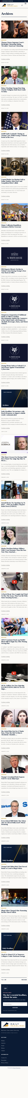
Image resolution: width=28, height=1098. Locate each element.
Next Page (24, 979)
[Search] (22, 5)
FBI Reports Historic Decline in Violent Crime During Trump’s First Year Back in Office (13, 270)
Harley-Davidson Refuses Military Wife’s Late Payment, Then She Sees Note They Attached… (13, 550)
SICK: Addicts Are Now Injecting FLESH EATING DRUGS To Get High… (12, 687)
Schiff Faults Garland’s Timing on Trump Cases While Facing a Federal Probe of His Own (14, 135)
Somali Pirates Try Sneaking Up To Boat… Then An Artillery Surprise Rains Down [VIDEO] (13, 504)
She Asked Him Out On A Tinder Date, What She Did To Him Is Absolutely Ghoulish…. (12, 733)
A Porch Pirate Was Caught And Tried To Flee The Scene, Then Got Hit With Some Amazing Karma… (14, 595)
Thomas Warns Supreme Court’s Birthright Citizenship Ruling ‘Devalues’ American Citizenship (12, 44)
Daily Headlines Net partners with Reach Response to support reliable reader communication (13, 413)
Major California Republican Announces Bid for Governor (11, 226)
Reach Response (16, 1068)
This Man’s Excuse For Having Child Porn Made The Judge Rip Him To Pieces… (14, 458)
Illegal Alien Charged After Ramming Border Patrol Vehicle (14, 911)
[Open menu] (25, 5)
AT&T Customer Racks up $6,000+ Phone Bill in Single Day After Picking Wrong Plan (14, 641)
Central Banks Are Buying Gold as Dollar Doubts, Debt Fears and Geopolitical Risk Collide (13, 181)
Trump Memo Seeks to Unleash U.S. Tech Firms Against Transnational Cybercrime (13, 367)
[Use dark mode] (25, 1)
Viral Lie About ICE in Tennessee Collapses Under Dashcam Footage (13, 955)
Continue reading (5, 59)
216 (5, 979)
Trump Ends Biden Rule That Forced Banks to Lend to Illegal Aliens (14, 867)
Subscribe (15, 1007)
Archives (3, 40)
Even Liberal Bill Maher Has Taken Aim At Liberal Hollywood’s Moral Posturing (13, 822)
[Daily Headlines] (9, 5)
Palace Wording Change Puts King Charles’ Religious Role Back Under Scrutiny (13, 89)
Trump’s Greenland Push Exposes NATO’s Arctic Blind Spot (12, 778)
